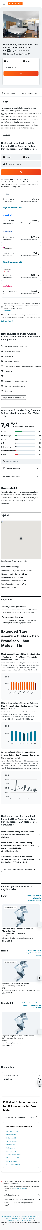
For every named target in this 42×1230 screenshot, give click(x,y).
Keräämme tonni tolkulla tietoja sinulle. (19, 1199)
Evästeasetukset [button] (7, 321)
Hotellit (15, 1216)
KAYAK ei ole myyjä (11, 1195)
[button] (4, 3)
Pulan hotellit (11, 1138)
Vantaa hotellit (11, 1141)
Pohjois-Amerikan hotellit (29, 1216)
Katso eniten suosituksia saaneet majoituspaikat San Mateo (31, 1005)
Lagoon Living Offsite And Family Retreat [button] (18, 1036)
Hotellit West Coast (12, 1220)
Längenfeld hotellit (13, 1164)
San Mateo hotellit (27, 1220)
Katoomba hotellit (12, 1144)
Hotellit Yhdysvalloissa (13, 1218)
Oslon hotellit (11, 1135)
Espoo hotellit (11, 1151)
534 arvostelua (23, 51)
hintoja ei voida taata (19, 1188)
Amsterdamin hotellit (13, 1154)
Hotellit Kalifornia (28, 1218)
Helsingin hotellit (12, 1161)
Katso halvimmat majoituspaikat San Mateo (33, 952)
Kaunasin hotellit (12, 1131)
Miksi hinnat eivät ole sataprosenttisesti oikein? (19, 1203)
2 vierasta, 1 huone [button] (12, 67)
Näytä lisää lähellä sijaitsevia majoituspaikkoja (34, 898)
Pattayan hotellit (12, 1148)
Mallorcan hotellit (12, 1158)
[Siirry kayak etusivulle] (15, 3)
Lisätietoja (8, 310)
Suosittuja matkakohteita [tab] (15, 1117)
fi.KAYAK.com (6, 1216)
